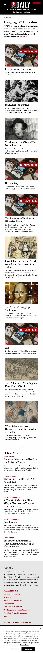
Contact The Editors (12, 594)
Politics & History (10, 476)
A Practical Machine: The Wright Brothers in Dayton (19, 502)
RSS (5, 616)
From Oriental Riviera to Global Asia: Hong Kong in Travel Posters (19, 544)
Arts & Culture (9, 457)
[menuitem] (36, 3)
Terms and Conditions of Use (22, 622)
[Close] (40, 628)
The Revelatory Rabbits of (19, 220)
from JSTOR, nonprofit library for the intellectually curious (21, 10)
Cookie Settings (14, 649)
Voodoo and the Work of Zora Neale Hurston (21, 144)
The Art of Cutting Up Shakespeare (17, 309)
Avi (7, 348)
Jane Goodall (11, 522)
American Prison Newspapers (15, 613)
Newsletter (36, 3)
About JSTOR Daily (11, 591)
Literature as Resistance (18, 69)
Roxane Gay (12, 183)
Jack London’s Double (17, 105)
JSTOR (24, 36)
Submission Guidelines (13, 600)
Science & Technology (12, 498)
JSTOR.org (7, 622)
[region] (21, 639)
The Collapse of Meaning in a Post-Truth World (21, 385)
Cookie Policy (24, 645)
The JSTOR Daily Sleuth (13, 606)
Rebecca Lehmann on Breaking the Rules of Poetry (21, 461)
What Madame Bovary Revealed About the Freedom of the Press (21, 429)
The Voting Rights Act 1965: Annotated (19, 481)
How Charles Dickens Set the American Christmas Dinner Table (21, 264)
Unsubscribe (9, 603)
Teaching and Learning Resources (17, 610)
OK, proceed (28, 649)
